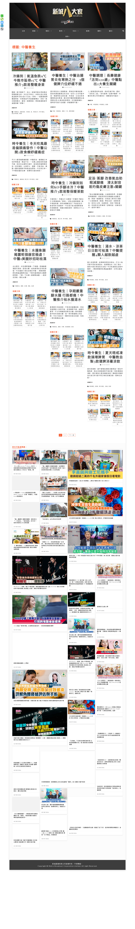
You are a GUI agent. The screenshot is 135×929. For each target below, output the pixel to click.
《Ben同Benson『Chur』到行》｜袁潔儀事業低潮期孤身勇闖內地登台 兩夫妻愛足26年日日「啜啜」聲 (25, 468)
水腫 (25, 286)
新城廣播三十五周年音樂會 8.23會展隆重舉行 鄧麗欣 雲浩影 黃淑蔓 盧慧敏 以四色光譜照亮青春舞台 (25, 764)
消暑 (106, 386)
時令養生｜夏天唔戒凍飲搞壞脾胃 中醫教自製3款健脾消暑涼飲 (105, 356)
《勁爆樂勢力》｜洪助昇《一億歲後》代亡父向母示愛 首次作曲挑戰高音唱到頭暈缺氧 (109, 735)
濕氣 (29, 286)
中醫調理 (96, 104)
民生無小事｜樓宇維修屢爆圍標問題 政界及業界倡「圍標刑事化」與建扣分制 (81, 636)
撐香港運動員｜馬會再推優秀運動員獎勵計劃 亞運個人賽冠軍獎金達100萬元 (109, 631)
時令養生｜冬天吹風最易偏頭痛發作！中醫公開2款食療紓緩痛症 (29, 147)
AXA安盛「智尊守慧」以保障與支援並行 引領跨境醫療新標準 (34, 625)
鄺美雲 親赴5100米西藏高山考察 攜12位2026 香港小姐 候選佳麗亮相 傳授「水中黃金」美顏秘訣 (53, 832)
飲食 (110, 386)
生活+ (75, 31)
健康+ (34, 31)
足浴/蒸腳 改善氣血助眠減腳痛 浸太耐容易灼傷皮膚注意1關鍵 (105, 182)
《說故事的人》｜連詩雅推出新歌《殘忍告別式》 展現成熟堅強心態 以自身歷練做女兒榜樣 (109, 761)
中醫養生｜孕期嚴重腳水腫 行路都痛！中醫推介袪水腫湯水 (67, 295)
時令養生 (42, 112)
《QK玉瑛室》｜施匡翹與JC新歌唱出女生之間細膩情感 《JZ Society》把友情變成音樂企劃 (109, 582)
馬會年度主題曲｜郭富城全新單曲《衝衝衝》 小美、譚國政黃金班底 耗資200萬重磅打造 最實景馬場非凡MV (81, 610)
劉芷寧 (27, 179)
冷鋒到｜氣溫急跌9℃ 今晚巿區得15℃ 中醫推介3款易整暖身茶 (30, 80)
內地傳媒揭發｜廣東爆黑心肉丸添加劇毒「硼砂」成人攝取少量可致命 (63, 782)
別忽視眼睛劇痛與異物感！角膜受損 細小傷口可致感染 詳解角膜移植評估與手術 (39, 700)
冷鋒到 (28, 112)
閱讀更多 (14, 108)
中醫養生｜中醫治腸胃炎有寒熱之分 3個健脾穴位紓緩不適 (67, 79)
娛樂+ (88, 31)
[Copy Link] (2, 29)
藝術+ (111, 31)
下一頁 (71, 435)
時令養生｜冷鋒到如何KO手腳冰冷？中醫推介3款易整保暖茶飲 (67, 187)
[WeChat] (2, 19)
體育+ (100, 31)
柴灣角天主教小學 (102, 606)
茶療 (20, 113)
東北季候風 (15, 113)
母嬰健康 (67, 326)
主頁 (23, 31)
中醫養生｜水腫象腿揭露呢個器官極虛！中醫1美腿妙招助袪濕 (30, 254)
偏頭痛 (22, 179)
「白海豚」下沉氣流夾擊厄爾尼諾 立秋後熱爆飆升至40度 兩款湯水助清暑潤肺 (81, 742)
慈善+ (67, 36)
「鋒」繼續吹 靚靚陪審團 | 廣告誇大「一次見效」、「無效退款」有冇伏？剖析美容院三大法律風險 (25, 520)
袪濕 (106, 279)
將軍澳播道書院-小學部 (21, 663)
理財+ (48, 31)
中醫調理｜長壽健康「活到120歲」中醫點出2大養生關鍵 (105, 79)
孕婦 (63, 326)
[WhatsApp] (2, 15)
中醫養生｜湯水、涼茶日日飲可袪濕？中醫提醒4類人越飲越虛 (105, 250)
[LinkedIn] (2, 25)
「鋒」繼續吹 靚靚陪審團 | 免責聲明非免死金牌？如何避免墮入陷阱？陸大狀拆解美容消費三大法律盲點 (54, 468)
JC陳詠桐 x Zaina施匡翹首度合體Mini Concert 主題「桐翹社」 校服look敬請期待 (25, 494)
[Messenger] (2, 22)
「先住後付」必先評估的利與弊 (51, 519)
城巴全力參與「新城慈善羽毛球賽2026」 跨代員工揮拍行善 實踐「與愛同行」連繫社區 (80, 691)
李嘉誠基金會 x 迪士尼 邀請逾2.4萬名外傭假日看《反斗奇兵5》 (89, 480)
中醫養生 (16, 112)
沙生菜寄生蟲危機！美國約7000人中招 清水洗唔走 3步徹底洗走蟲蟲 (91, 518)
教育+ (61, 31)
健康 (63, 111)
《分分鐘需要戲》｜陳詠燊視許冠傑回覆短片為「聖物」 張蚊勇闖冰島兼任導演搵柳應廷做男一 (26, 815)
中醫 (53, 111)
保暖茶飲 (22, 112)
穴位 (67, 111)
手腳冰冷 (35, 112)
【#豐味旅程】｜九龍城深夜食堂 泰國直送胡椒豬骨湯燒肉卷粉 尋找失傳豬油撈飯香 (26, 547)
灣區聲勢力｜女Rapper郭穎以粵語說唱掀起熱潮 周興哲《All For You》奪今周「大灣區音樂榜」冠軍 (109, 708)
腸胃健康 (71, 111)
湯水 (72, 326)
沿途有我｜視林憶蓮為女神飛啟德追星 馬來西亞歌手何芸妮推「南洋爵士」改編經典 (109, 788)
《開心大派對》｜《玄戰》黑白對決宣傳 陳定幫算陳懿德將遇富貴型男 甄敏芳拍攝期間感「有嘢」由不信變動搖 (54, 494)
